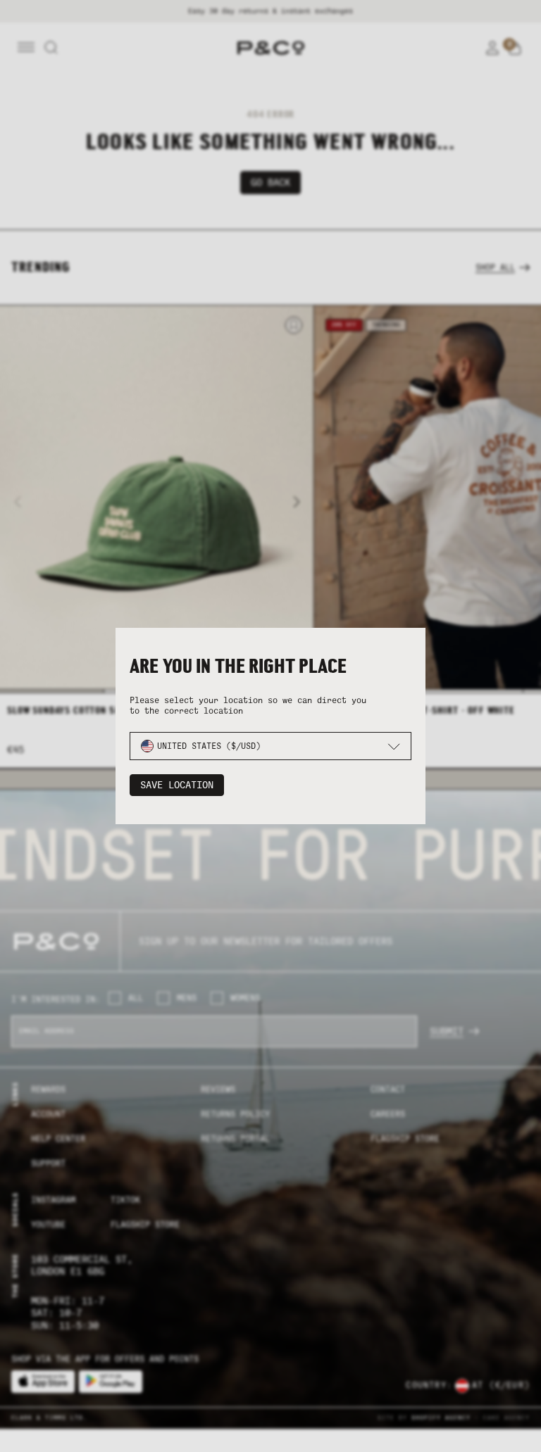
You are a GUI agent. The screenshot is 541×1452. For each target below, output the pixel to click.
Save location (176, 785)
